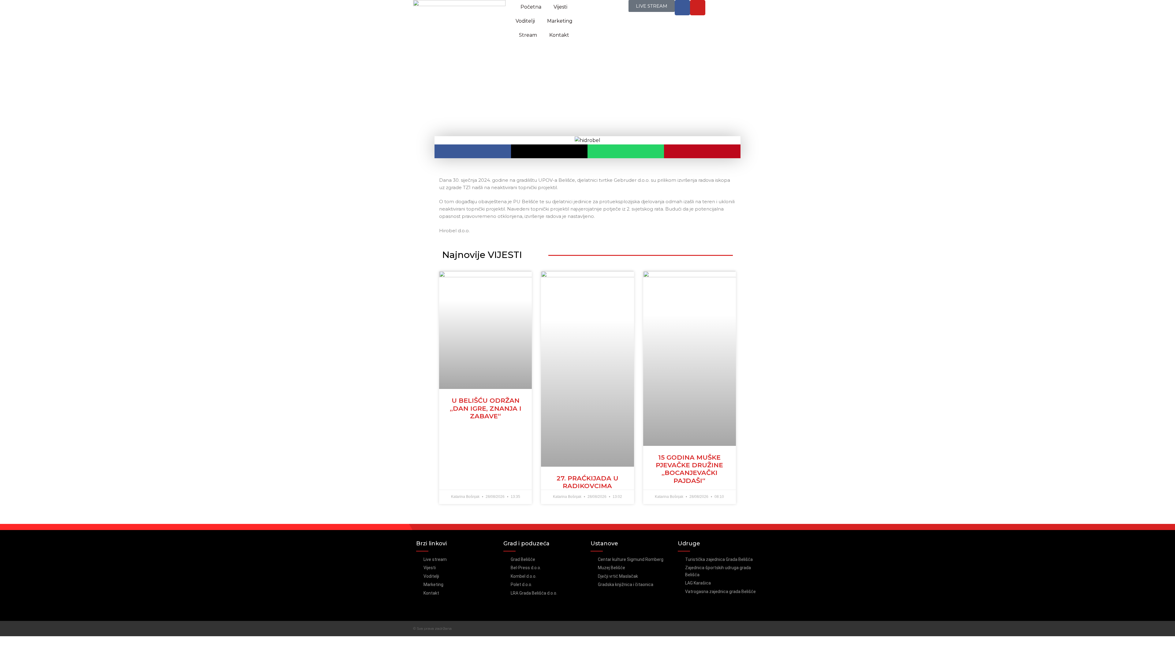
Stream (528, 35)
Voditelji (525, 21)
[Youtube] (697, 7)
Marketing (560, 21)
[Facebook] (747, 628)
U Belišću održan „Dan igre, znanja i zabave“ (485, 408)
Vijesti (560, 7)
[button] (473, 151)
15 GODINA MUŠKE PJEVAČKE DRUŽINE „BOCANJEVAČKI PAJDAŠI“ (689, 469)
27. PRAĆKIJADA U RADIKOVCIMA (587, 482)
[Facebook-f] (682, 7)
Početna (530, 7)
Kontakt (559, 35)
